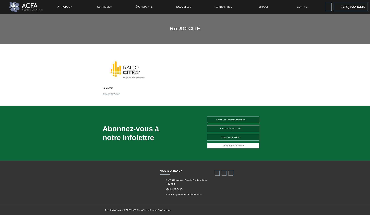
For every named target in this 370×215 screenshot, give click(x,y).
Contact (303, 7)
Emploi (263, 7)
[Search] (328, 7)
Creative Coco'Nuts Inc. (160, 210)
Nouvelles (183, 7)
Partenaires (223, 7)
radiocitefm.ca (111, 94)
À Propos (64, 7)
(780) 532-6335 (352, 7)
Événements (144, 7)
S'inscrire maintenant (233, 145)
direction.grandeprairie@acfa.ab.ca (184, 194)
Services (103, 7)
